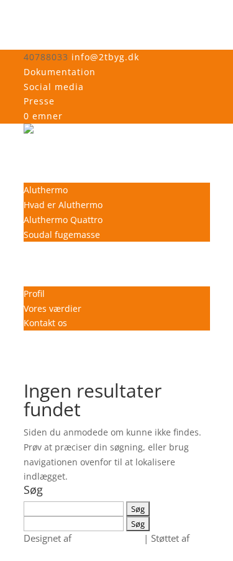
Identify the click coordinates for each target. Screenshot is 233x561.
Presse (39, 101)
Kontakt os (45, 323)
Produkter (44, 175)
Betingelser (47, 264)
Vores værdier (52, 308)
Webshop (43, 160)
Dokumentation (60, 72)
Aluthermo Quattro (63, 220)
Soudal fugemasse (62, 234)
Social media (54, 87)
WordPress (47, 553)
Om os (37, 279)
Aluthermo (46, 190)
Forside (39, 146)
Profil (34, 293)
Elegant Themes (107, 538)
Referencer (47, 249)
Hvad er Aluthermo (63, 205)
